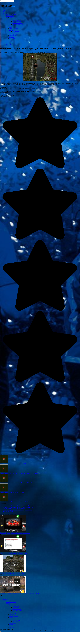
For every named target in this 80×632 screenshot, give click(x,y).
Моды (11, 30)
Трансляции (6, 11)
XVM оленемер (16, 32)
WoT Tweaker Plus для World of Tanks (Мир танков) (13, 553)
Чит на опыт (15, 20)
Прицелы (11, 37)
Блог (4, 13)
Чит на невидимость (17, 24)
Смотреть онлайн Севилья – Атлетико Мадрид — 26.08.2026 (16, 482)
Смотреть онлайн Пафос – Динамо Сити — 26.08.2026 (14, 501)
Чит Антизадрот (16, 21)
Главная (5, 10)
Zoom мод (15, 34)
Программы (12, 35)
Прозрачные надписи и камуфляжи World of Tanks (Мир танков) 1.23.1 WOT (20, 593)
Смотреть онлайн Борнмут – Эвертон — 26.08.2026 (14, 463)
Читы (10, 17)
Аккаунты (12, 27)
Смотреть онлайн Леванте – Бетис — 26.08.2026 (13, 492)
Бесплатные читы (11, 14)
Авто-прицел (16, 31)
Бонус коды (12, 38)
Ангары (11, 39)
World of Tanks (10, 16)
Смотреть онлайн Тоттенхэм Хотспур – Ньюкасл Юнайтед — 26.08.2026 (19, 473)
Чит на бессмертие (17, 23)
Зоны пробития (13, 28)
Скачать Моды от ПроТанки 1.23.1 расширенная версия (15, 533)
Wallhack (14, 25)
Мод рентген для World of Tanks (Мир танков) (12, 573)
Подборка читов (16, 18)
